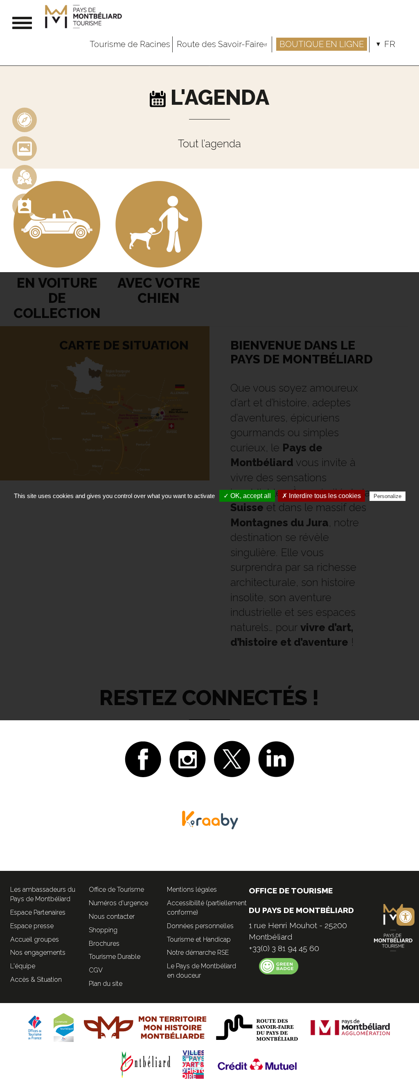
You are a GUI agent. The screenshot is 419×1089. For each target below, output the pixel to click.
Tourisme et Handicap (199, 939)
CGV (96, 970)
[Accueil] (84, 16)
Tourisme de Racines (130, 44)
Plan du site (105, 984)
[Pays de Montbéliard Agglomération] (350, 1027)
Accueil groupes (34, 939)
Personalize (387, 496)
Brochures (104, 943)
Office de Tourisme (116, 889)
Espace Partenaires (37, 912)
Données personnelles (200, 926)
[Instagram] (187, 758)
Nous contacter (112, 916)
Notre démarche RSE (198, 952)
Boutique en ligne (321, 44)
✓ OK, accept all (247, 495)
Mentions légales (192, 889)
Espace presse (32, 926)
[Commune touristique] (64, 1027)
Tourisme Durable (114, 956)
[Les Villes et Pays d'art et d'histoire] (193, 1064)
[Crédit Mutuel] (258, 1064)
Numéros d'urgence (118, 903)
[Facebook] (143, 758)
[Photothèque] (24, 148)
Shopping (103, 930)
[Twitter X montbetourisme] (232, 758)
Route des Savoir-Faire (220, 44)
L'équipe (22, 966)
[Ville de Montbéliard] (145, 1064)
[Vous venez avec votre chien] (158, 223)
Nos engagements (37, 952)
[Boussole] (24, 119)
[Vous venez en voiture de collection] (57, 223)
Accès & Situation (36, 979)
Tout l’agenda (209, 144)
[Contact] (24, 205)
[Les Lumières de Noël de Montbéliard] (24, 176)
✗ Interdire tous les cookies (321, 495)
